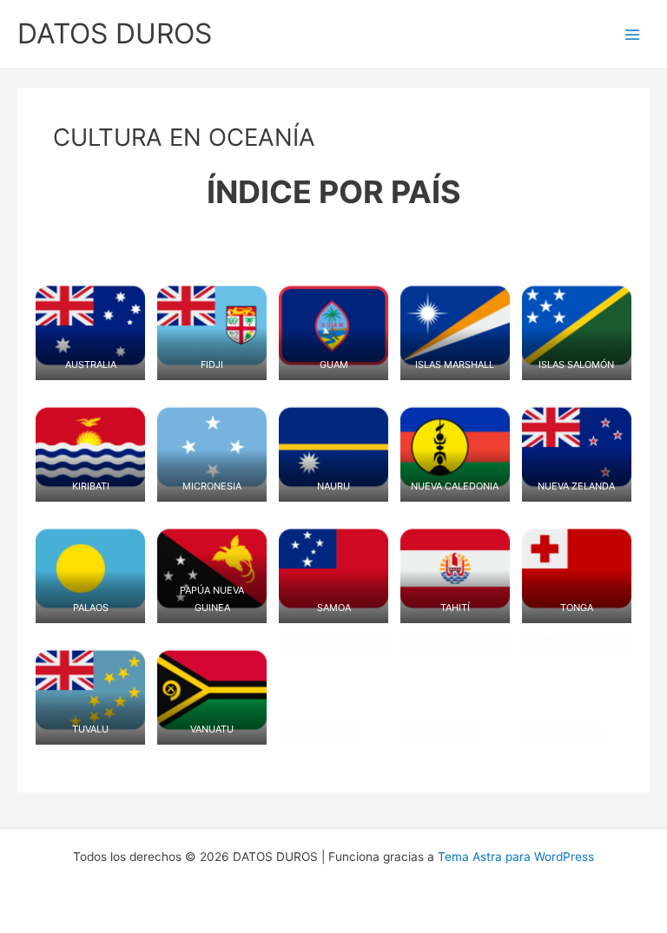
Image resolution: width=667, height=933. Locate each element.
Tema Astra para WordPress (516, 857)
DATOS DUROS (114, 33)
